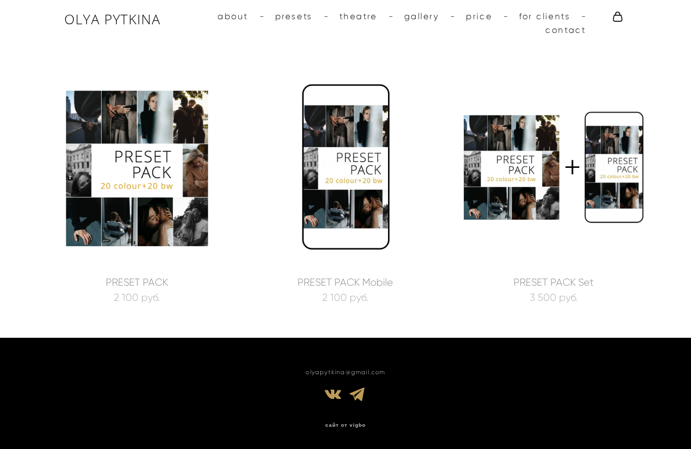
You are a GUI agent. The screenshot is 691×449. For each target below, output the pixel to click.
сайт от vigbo (345, 425)
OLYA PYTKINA (112, 19)
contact (565, 30)
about (233, 16)
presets (294, 16)
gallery (422, 16)
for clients (544, 16)
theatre (358, 16)
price (479, 16)
